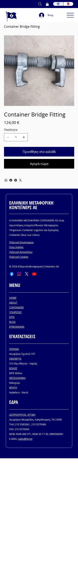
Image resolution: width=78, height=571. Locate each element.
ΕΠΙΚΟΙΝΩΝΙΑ (16, 326)
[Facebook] (11, 180)
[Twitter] (20, 180)
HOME (12, 297)
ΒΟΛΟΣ (13, 368)
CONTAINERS (16, 307)
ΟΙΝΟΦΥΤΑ (15, 358)
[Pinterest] (16, 180)
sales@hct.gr (25, 438)
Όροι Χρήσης (16, 247)
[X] (26, 273)
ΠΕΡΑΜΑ (14, 349)
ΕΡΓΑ (12, 317)
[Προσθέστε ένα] (24, 137)
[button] (47, 4)
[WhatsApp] (6, 180)
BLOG (12, 321)
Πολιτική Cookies (18, 256)
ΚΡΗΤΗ (13, 387)
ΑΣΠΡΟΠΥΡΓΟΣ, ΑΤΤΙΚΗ (22, 414)
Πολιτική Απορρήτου (20, 252)
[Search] (40, 4)
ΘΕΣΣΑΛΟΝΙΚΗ (17, 378)
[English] (68, 4)
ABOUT (13, 302)
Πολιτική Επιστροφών (21, 242)
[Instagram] (19, 273)
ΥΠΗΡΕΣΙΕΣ (15, 312)
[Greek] (58, 4)
